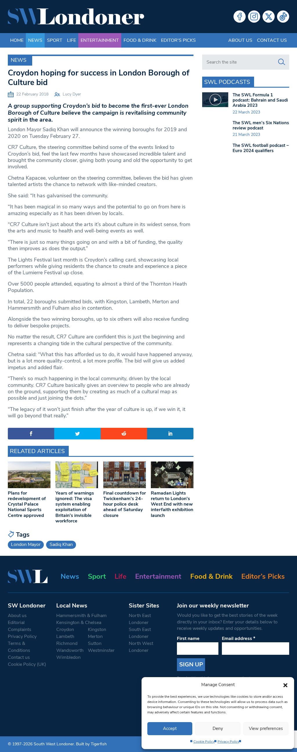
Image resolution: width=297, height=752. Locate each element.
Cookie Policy (204, 741)
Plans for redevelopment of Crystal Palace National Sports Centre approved (27, 504)
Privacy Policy (228, 741)
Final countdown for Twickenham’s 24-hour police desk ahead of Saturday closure (124, 504)
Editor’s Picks (263, 576)
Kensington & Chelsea (78, 622)
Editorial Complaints (19, 626)
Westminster (101, 650)
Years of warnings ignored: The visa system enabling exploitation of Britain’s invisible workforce (74, 507)
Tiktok (283, 16)
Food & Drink (140, 40)
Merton (95, 636)
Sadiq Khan (61, 544)
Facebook (239, 16)
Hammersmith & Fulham (81, 615)
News (35, 40)
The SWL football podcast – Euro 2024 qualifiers (261, 148)
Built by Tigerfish (91, 744)
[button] (285, 685)
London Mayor (26, 544)
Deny (218, 728)
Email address (238, 638)
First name (188, 638)
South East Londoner (140, 633)
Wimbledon (68, 657)
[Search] (281, 62)
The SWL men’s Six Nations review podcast (261, 125)
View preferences (266, 728)
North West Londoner (141, 647)
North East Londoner (140, 619)
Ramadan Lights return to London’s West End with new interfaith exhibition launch (172, 504)
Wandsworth (70, 650)
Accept (170, 728)
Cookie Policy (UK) (27, 664)
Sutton (95, 643)
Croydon (65, 629)
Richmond (66, 643)
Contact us (272, 40)
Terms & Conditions (19, 647)
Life (71, 40)
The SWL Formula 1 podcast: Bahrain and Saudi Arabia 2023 (260, 100)
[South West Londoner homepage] (76, 16)
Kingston (97, 629)
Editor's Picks (178, 40)
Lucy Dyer (72, 94)
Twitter (268, 16)
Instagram (254, 16)
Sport (54, 40)
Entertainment (100, 40)
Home (16, 40)
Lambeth (65, 636)
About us (240, 40)
